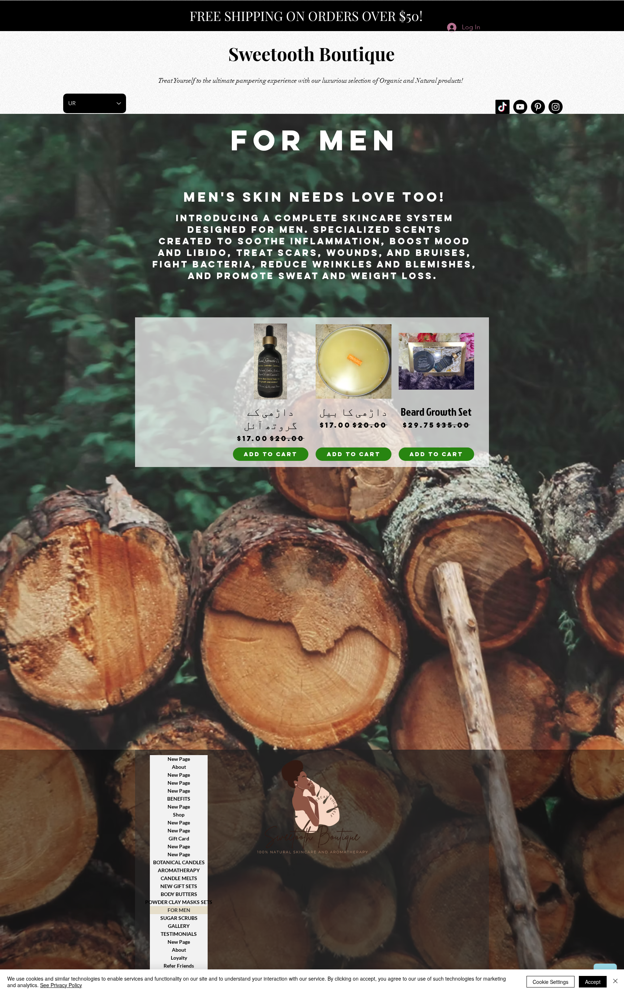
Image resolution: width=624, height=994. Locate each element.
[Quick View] (436, 361)
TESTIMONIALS (179, 934)
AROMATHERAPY (179, 870)
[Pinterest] (538, 107)
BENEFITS (178, 799)
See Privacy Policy (61, 985)
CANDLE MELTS (179, 878)
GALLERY (179, 926)
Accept (593, 981)
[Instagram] (556, 107)
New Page (179, 759)
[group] (312, 392)
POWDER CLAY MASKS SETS (179, 902)
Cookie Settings (550, 981)
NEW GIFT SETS (178, 886)
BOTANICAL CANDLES (179, 862)
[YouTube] (520, 107)
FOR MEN (179, 910)
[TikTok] (502, 107)
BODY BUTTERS (179, 894)
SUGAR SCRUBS (179, 918)
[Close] (615, 981)
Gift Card (179, 838)
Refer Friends (179, 966)
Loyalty (179, 958)
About (179, 767)
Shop (179, 814)
